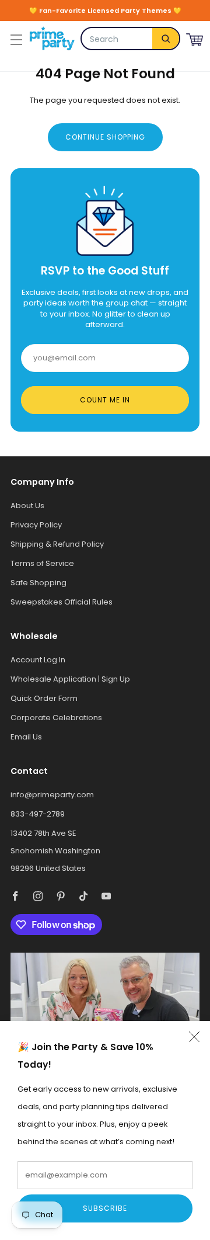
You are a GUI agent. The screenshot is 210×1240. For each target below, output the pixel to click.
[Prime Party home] (52, 38)
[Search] (165, 38)
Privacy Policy (36, 524)
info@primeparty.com (52, 794)
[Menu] (15, 38)
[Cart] (194, 38)
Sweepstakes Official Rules (61, 601)
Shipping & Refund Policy (57, 544)
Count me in (105, 400)
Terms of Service (42, 563)
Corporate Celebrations (56, 717)
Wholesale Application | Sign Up (70, 679)
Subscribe (105, 1208)
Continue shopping (105, 137)
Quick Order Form (44, 698)
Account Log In (37, 659)
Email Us (26, 736)
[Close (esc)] (194, 1037)
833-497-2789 (37, 813)
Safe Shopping (38, 582)
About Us (27, 505)
